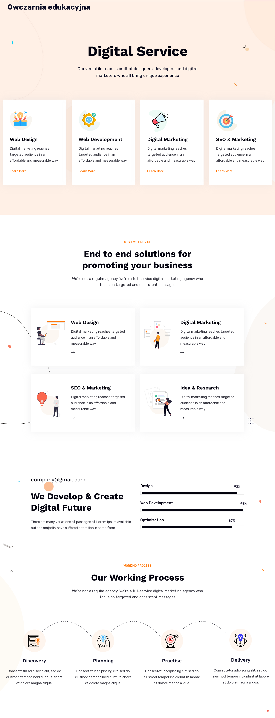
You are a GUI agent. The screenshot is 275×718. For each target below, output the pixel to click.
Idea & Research (199, 388)
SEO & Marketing (236, 139)
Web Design (24, 139)
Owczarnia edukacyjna (48, 7)
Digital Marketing (167, 139)
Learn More (18, 171)
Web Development (100, 139)
